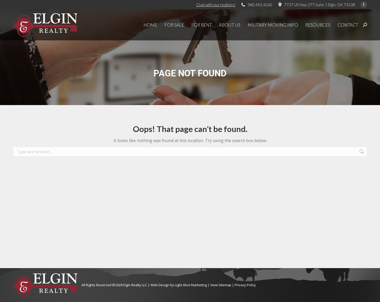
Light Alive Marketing (191, 285)
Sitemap (224, 285)
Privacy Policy (245, 285)
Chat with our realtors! (215, 4)
